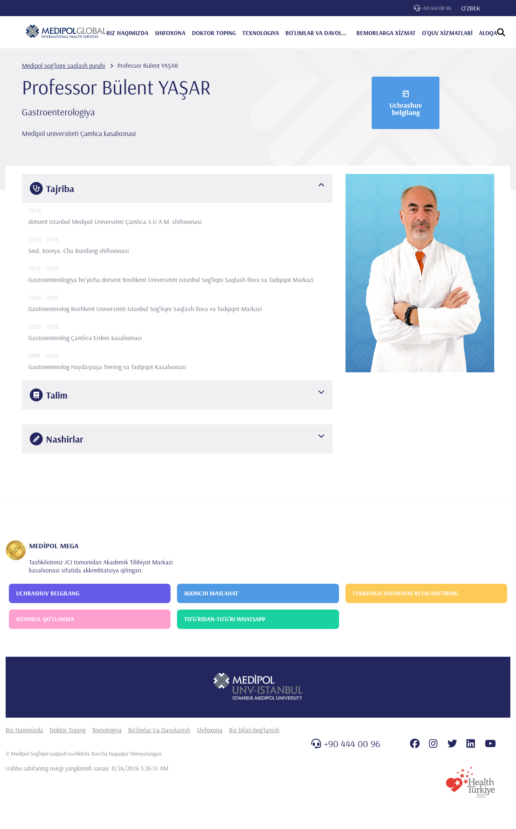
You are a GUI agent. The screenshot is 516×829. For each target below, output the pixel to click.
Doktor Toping (67, 730)
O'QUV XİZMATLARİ (447, 33)
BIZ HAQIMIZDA (127, 33)
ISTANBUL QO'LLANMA (45, 619)
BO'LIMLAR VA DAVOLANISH (317, 33)
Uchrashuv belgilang (405, 108)
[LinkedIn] (470, 743)
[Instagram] (433, 743)
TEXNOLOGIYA (260, 33)
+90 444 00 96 (437, 8)
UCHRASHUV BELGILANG (47, 593)
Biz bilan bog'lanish (254, 730)
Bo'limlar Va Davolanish (159, 730)
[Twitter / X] (452, 743)
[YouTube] (490, 743)
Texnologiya (107, 730)
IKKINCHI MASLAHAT (211, 593)
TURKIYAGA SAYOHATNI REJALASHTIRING (405, 593)
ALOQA (488, 33)
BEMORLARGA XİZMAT (386, 33)
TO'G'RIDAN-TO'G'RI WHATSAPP (224, 619)
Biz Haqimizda (24, 730)
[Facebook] (415, 743)
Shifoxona (210, 730)
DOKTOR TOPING (214, 33)
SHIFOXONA (170, 33)
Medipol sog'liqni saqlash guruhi (63, 65)
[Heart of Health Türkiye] (470, 782)
